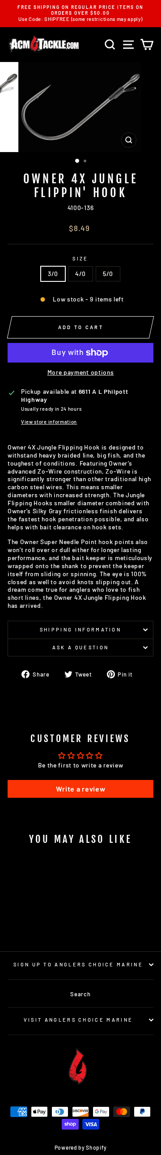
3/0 (53, 273)
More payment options (80, 372)
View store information (49, 422)
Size (80, 258)
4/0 (80, 273)
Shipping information (80, 629)
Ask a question (80, 647)
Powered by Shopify (80, 1147)
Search (80, 994)
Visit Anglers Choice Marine (78, 1020)
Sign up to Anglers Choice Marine (78, 964)
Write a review (81, 788)
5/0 (108, 273)
